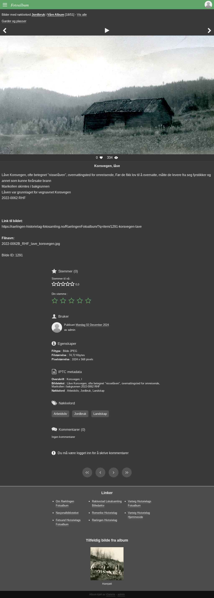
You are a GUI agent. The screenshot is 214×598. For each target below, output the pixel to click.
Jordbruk (38, 14)
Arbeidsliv (60, 413)
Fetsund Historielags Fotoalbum (68, 522)
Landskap (100, 413)
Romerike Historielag (104, 512)
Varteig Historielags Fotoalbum (139, 503)
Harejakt (107, 583)
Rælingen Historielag (104, 520)
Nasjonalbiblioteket (67, 512)
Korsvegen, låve (107, 166)
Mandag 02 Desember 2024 (92, 324)
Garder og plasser (14, 21)
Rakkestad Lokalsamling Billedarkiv (107, 503)
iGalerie (110, 594)
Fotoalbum (20, 5)
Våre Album (55, 14)
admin (121, 594)
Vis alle (82, 14)
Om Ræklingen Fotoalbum (65, 503)
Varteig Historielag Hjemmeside (139, 515)
